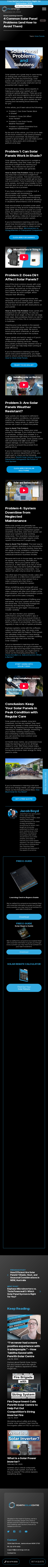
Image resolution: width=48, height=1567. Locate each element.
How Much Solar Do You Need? (22, 791)
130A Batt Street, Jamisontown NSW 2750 (23, 1543)
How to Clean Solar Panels (16, 358)
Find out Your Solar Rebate (24, 987)
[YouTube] (26, 1531)
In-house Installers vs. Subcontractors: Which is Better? (23, 655)
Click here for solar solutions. (24, 469)
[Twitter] (8, 1531)
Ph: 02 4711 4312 (13, 1547)
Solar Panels (40, 36)
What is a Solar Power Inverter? (21, 1459)
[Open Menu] (44, 9)
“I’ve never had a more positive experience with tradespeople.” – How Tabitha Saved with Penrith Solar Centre (23, 1349)
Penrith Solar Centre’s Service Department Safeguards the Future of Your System (23, 459)
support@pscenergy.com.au (18, 1550)
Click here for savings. (24, 237)
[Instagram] (20, 1531)
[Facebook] (14, 1531)
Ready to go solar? (24, 365)
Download (24, 916)
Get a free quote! (24, 799)
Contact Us (11, 1553)
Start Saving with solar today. (24, 665)
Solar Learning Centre (13, 16)
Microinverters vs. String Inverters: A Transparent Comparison (23, 229)
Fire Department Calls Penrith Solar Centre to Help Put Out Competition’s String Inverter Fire (22, 1408)
